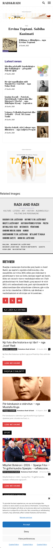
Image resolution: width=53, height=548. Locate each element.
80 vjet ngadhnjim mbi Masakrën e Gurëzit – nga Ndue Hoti (18, 84)
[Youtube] (19, 300)
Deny (26, 531)
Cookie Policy (14, 544)
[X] (12, 300)
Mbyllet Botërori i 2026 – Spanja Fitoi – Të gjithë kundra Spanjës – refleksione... (26, 467)
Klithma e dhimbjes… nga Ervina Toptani (32, 41)
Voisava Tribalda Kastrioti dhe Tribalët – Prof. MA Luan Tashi (20, 114)
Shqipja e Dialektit (9, 410)
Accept (26, 524)
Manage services (26, 517)
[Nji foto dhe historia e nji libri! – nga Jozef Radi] (26, 327)
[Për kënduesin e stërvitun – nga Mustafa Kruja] (26, 389)
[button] (49, 498)
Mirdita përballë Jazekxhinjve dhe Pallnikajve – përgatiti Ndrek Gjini (20, 68)
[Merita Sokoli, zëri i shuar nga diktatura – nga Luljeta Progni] (42, 131)
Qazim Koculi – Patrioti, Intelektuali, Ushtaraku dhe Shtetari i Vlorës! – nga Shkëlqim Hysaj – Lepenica (18, 100)
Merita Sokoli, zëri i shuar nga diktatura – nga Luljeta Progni (20, 128)
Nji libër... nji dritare (9, 349)
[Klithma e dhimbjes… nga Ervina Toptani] (10, 45)
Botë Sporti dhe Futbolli (11, 472)
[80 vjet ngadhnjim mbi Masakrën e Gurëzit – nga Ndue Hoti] (42, 86)
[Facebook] (5, 300)
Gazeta (5, 51)
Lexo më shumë (12, 363)
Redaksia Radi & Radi (26, 349)
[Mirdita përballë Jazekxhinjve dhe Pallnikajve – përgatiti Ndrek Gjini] (42, 70)
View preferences (26, 538)
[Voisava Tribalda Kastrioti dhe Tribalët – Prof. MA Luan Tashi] (42, 116)
